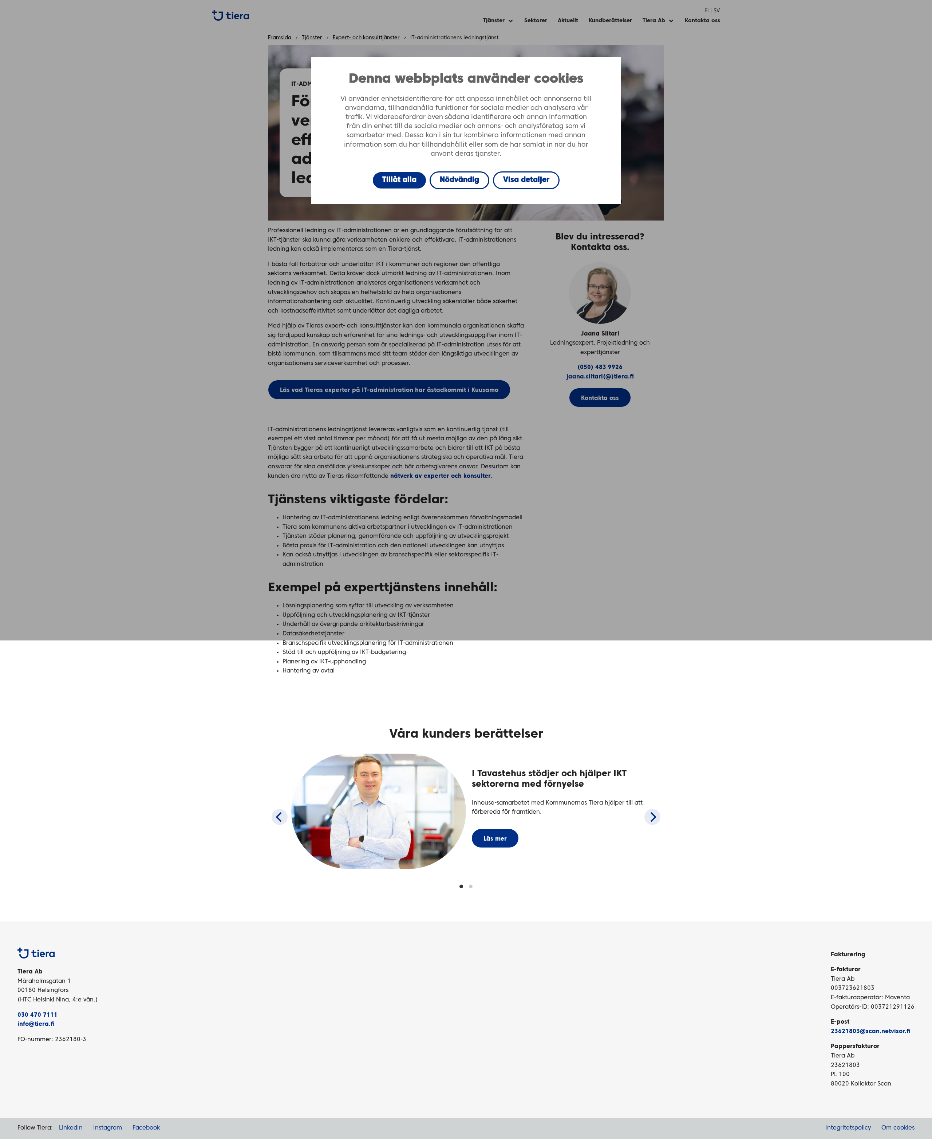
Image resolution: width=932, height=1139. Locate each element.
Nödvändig (459, 180)
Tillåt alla (399, 180)
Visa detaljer (526, 180)
